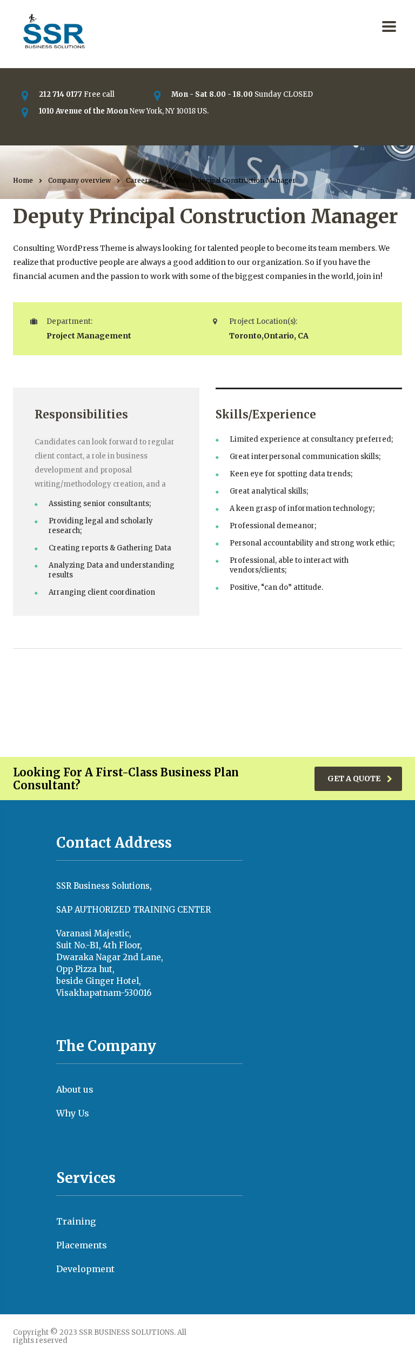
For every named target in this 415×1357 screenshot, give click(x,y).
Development (85, 1268)
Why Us (72, 1113)
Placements (81, 1245)
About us (74, 1089)
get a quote (353, 778)
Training (76, 1221)
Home (23, 180)
